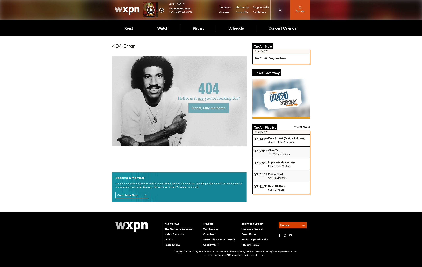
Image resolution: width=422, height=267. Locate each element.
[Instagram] (285, 235)
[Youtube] (290, 235)
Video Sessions (174, 234)
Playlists (208, 223)
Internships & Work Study (219, 239)
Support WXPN (261, 7)
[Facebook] (279, 235)
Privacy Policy (250, 244)
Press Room (248, 234)
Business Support (252, 223)
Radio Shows (173, 244)
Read (128, 28)
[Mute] (161, 10)
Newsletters (225, 7)
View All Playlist (302, 127)
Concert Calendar (283, 28)
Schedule (236, 28)
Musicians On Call (252, 228)
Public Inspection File (254, 239)
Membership (242, 7)
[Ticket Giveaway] (281, 99)
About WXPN (211, 244)
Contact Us (242, 12)
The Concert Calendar (179, 228)
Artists (169, 239)
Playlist (198, 28)
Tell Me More (259, 12)
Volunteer (224, 12)
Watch (162, 28)
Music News (172, 223)
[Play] (151, 10)
